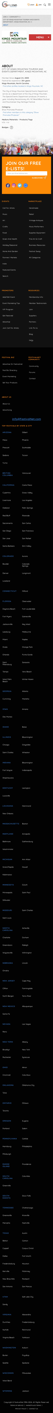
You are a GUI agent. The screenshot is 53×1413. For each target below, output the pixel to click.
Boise (24, 727)
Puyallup (25, 1355)
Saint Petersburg (7, 663)
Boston (25, 824)
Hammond (26, 806)
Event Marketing (9, 376)
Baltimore (7, 841)
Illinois (7, 737)
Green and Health (10, 239)
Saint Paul (26, 892)
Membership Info (36, 297)
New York (8, 1042)
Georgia (7, 691)
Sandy (5, 1304)
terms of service (16, 1405)
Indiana (7, 762)
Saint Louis (7, 918)
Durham (25, 937)
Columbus (26, 1075)
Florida (7, 601)
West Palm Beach (7, 680)
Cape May (26, 981)
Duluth (25, 885)
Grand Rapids (8, 867)
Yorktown (26, 1337)
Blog (31, 334)
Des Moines (7, 717)
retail (31, 214)
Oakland (6, 508)
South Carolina (8, 1177)
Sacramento (8, 523)
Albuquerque (27, 1006)
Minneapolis (7, 892)
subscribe (37, 178)
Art (4, 220)
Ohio (5, 1067)
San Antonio (7, 1286)
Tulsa (5, 1093)
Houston (25, 1263)
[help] (11, 127)
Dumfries (6, 1322)
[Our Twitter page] (20, 185)
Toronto (6, 1111)
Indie (5, 264)
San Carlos (26, 523)
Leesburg (6, 632)
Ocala (5, 647)
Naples (25, 639)
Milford (25, 591)
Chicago (6, 745)
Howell (25, 867)
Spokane (25, 1363)
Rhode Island (6, 1165)
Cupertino (7, 492)
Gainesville (26, 616)
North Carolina (8, 929)
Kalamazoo (7, 874)
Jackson (25, 1391)
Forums (32, 372)
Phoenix (25, 440)
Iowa (5, 709)
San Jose (6, 538)
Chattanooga (27, 1208)
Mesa (5, 440)
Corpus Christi (28, 1248)
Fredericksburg (9, 1263)
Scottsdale (26, 447)
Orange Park (27, 647)
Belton (5, 1241)
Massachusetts (10, 824)
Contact (32, 378)
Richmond (26, 1330)
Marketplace (35, 201)
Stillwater (6, 900)
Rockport (25, 1279)
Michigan (7, 859)
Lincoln (25, 963)
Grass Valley (27, 492)
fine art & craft (35, 239)
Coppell (6, 1248)
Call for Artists (9, 208)
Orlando (6, 654)
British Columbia (8, 474)
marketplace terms (33, 1405)
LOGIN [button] (32, 5)
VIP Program (8, 309)
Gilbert (25, 432)
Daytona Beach (9, 609)
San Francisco (28, 531)
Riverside (26, 515)
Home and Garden (10, 251)
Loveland (6, 581)
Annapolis (26, 834)
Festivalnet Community (34, 358)
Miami (5, 639)
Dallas (5, 1256)
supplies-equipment (37, 233)
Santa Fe (6, 1014)
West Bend (7, 1380)
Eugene (25, 1121)
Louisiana (8, 806)
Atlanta (25, 691)
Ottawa (25, 1103)
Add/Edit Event (9, 297)
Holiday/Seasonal (10, 245)
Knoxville (25, 1215)
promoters (8, 290)
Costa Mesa (27, 485)
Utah (5, 1297)
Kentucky (8, 788)
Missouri (7, 910)
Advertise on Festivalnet (12, 364)
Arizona (7, 432)
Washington (9, 1348)
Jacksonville (7, 624)
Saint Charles (8, 752)
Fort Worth (26, 1256)
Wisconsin (8, 1373)
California (8, 485)
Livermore (7, 500)
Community (34, 366)
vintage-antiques (36, 220)
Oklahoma (8, 1085)
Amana (25, 709)
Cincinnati (7, 1075)
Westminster (8, 849)
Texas (6, 1233)
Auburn (25, 1348)
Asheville (25, 928)
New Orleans (8, 813)
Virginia (7, 1314)
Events (5, 201)
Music (5, 214)
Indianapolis (27, 770)
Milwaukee (26, 1373)
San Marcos (27, 1286)
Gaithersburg (27, 841)
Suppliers (33, 316)
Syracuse (26, 1057)
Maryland (8, 834)
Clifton (5, 988)
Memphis (6, 1223)
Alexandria (26, 1314)
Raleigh (25, 945)
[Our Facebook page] (8, 185)
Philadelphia (27, 1146)
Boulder (6, 564)
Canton (25, 1241)
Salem (24, 1128)
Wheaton (26, 752)
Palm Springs (27, 508)
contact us (33, 1409)
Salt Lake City (27, 1297)
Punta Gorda (27, 654)
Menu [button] (40, 37)
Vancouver (26, 473)
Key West (26, 624)
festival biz (8, 357)
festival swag (34, 251)
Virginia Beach (8, 1337)
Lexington (26, 788)
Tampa (5, 671)
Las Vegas (26, 1024)
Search (5, 276)
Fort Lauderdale (28, 609)
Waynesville (7, 953)
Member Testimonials (38, 303)
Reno (5, 1032)
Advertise (6, 322)
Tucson (25, 455)
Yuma (5, 463)
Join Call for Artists (11, 328)
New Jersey (9, 981)
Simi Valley (26, 546)
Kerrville (6, 1271)
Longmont (26, 573)
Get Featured (8, 316)
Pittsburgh (7, 1154)
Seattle (5, 1363)
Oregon (7, 1121)
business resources (37, 245)
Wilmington (27, 953)
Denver (5, 573)
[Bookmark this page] (26, 185)
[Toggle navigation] (49, 4)
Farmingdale (27, 988)
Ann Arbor (26, 859)
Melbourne (26, 632)
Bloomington (27, 737)
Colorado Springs (25, 565)
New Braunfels (9, 1279)
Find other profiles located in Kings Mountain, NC (23, 86)
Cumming (7, 699)
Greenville (7, 1185)
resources (33, 290)
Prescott (6, 447)
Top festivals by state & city (17, 426)
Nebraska (8, 963)
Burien (5, 1355)
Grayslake (26, 745)
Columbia (26, 1176)
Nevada (6, 1024)
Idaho (6, 727)
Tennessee (8, 1208)
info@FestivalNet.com (26, 419)
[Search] (45, 4)
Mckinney (26, 1271)
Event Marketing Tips (11, 303)
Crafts (5, 227)
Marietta (25, 699)
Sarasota (25, 662)
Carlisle (25, 1138)
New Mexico (9, 1006)
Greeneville (7, 1215)
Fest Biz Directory (10, 370)
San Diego (7, 531)
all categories (35, 257)
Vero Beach (27, 671)
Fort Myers (7, 616)
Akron (24, 1067)
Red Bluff (6, 515)
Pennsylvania (10, 1138)
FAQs (31, 340)
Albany (25, 1042)
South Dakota (7, 1197)
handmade (33, 208)
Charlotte (6, 937)
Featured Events (9, 270)
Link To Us (33, 328)
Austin (24, 1233)
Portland (6, 1128)
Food (5, 233)
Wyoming (7, 1391)
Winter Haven (27, 679)
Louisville (6, 796)
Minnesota (8, 885)
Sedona (6, 455)
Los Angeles (27, 500)
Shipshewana (8, 778)
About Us (6, 397)
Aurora (25, 556)
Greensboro (7, 945)
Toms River (26, 996)
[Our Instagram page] (14, 185)
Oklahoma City (28, 1085)
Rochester (7, 1057)
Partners (32, 322)
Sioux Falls (26, 1196)
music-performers (36, 227)
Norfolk (5, 1330)
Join (31, 309)
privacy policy (21, 1409)
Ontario (7, 1103)
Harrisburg (7, 1146)
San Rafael (26, 538)
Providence (26, 1164)
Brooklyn (6, 1049)
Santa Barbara (8, 546)
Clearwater (26, 601)
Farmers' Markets (10, 257)
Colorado (8, 556)
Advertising (7, 410)
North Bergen (8, 996)
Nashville (25, 1223)
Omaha (6, 970)
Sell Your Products (10, 383)
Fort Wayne (7, 770)
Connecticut (10, 591)
